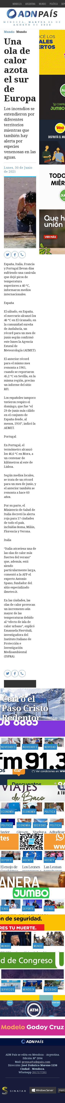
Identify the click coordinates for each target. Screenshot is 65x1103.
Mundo (42, 4)
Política (54, 4)
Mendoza (17, 4)
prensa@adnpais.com (36, 1061)
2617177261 (39, 1072)
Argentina (30, 4)
